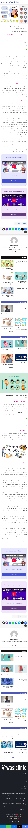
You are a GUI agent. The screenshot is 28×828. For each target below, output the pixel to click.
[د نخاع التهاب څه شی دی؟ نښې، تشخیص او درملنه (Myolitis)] (7, 276)
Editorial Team (23, 31)
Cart (26, 781)
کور (26, 776)
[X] (14, 251)
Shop (26, 779)
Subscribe (14, 181)
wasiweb (15, 816)
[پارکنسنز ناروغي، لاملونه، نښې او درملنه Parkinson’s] (21, 321)
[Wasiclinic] (14, 2)
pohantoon (11, 816)
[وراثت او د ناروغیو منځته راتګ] (21, 343)
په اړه (25, 786)
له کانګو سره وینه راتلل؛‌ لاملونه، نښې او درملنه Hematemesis (7, 366)
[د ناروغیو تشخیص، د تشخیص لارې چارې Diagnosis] (7, 290)
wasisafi (20, 814)
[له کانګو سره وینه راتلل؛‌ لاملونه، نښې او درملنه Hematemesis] (7, 358)
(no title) (25, 308)
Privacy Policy (24, 788)
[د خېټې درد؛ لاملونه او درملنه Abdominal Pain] (7, 344)
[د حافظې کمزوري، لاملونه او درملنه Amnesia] (7, 308)
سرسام (23, 223)
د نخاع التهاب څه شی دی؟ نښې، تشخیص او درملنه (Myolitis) (8, 283)
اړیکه (25, 783)
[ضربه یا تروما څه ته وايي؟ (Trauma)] (7, 263)
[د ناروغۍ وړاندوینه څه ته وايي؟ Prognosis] (21, 276)
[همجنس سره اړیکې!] (21, 357)
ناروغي (17, 223)
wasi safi (19, 816)
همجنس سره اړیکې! (23, 362)
